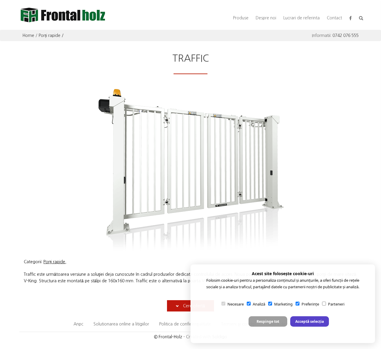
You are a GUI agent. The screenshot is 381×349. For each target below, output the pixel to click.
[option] (192, 169)
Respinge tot (268, 321)
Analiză (259, 304)
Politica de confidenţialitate (185, 324)
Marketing (283, 304)
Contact (334, 18)
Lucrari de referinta (301, 18)
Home (28, 35)
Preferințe (310, 304)
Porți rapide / (51, 35)
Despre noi (266, 18)
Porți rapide (54, 262)
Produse (241, 18)
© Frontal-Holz (168, 337)
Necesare (235, 304)
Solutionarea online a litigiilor (121, 324)
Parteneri (336, 304)
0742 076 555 (345, 35)
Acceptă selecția (309, 321)
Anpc (78, 324)
